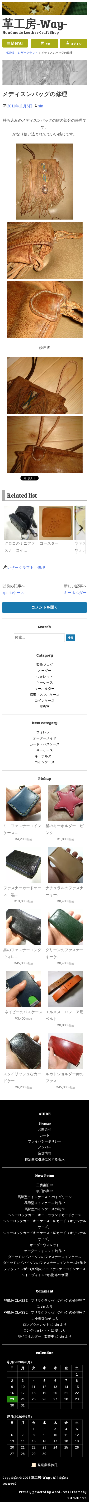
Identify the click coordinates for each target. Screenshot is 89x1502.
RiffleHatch (77, 1498)
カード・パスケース (45, 744)
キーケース (44, 682)
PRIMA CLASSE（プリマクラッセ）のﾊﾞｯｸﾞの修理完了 (45, 1300)
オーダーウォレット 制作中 (44, 1251)
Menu (17, 43)
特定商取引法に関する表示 (45, 1159)
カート (45, 1135)
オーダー (44, 670)
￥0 (47, 43)
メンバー (44, 1147)
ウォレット (44, 676)
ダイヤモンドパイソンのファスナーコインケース (44, 1257)
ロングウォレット (36, 1324)
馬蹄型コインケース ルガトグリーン (45, 1197)
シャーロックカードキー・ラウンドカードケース (44, 1215)
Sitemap (44, 1123)
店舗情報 (44, 1153)
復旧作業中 (44, 1191)
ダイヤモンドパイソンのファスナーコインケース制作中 (44, 1263)
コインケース (45, 700)
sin (40, 106)
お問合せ (44, 1129)
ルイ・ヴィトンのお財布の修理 (44, 1275)
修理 (41, 568)
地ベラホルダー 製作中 (36, 1336)
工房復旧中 (44, 1185)
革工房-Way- (34, 23)
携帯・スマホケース (45, 694)
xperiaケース (13, 593)
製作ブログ (44, 665)
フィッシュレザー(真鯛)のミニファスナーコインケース (45, 1269)
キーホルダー (75, 593)
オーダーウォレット (45, 1245)
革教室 (45, 706)
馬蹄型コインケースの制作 (45, 1209)
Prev (8, 508)
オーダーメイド (44, 738)
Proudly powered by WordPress (44, 1491)
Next (81, 508)
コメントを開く (44, 607)
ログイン (76, 43)
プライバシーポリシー (44, 1141)
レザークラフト (20, 568)
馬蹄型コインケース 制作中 (44, 1203)
